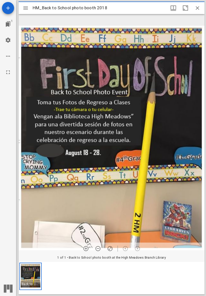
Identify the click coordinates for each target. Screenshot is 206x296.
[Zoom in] (86, 249)
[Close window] (197, 8)
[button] (30, 276)
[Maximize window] (185, 8)
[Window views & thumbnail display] (173, 8)
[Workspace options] (8, 56)
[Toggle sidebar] (26, 8)
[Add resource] (8, 8)
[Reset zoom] (110, 249)
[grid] (111, 278)
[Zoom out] (98, 249)
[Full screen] (8, 72)
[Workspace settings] (8, 40)
